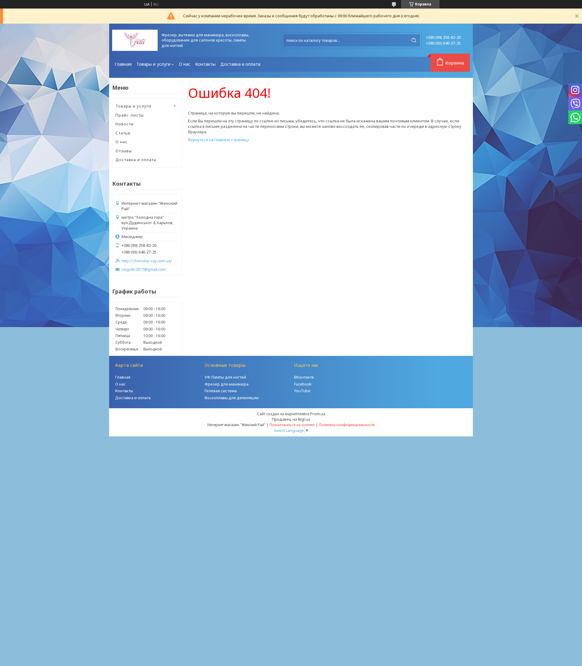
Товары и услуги (153, 64)
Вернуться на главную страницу (218, 139)
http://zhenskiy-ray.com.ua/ (147, 260)
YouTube (302, 390)
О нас (184, 64)
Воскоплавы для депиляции (232, 397)
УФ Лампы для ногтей (225, 377)
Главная (123, 64)
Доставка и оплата (240, 64)
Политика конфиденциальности (347, 424)
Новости (124, 124)
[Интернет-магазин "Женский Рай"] (135, 40)
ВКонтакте (304, 377)
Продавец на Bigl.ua (291, 419)
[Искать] (414, 40)
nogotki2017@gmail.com (144, 269)
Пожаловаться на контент (292, 424)
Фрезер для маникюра (227, 384)
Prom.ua (317, 413)
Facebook (303, 384)
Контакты (205, 64)
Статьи (122, 133)
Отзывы (123, 151)
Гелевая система (221, 390)
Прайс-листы (129, 115)
